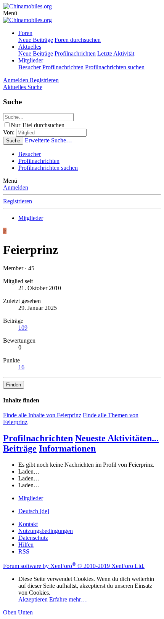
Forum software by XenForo (74, 566)
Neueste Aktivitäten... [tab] (117, 438)
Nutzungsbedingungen (45, 531)
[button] (10, 13)
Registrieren (17, 201)
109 (22, 327)
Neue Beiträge (35, 40)
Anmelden (15, 187)
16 (21, 367)
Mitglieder (30, 60)
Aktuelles (29, 46)
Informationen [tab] (67, 448)
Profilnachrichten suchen (115, 67)
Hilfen (26, 544)
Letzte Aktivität (115, 53)
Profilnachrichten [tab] (38, 438)
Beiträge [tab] (20, 448)
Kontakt (28, 524)
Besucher (29, 67)
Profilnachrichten (75, 53)
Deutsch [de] (33, 511)
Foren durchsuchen (78, 40)
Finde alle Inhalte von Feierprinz (42, 415)
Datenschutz (33, 537)
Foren (25, 33)
